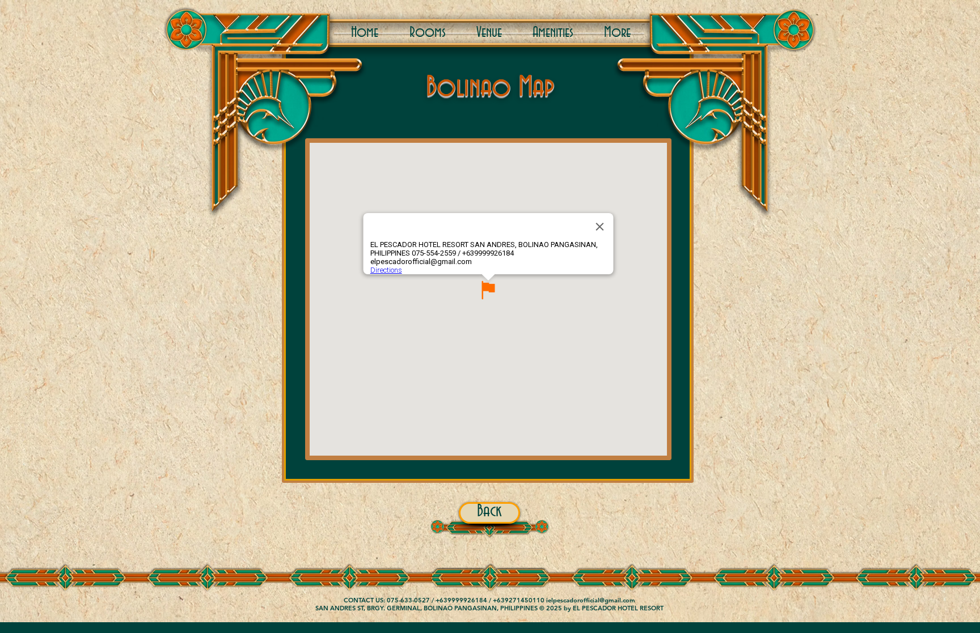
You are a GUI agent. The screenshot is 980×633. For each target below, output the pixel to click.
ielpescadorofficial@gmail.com (590, 600)
